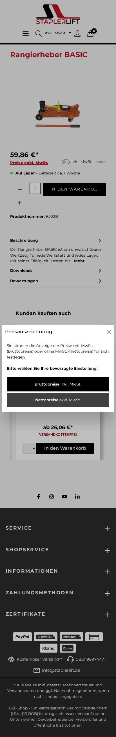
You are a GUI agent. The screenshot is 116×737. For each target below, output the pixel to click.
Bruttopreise (58, 384)
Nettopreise (58, 400)
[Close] (109, 331)
